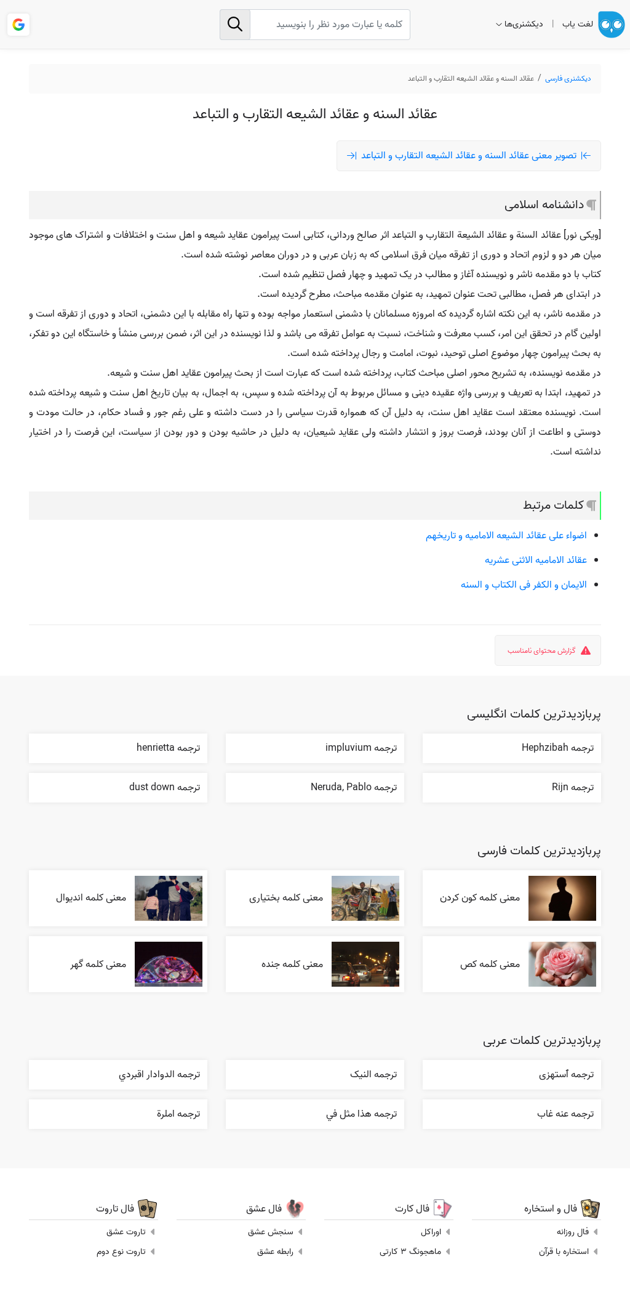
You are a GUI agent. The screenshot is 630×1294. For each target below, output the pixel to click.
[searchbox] (315, 24)
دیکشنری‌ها (523, 24)
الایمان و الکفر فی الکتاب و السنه (524, 585)
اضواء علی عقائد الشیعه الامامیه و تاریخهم (506, 536)
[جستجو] (235, 24)
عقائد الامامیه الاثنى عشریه (536, 560)
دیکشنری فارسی (568, 78)
